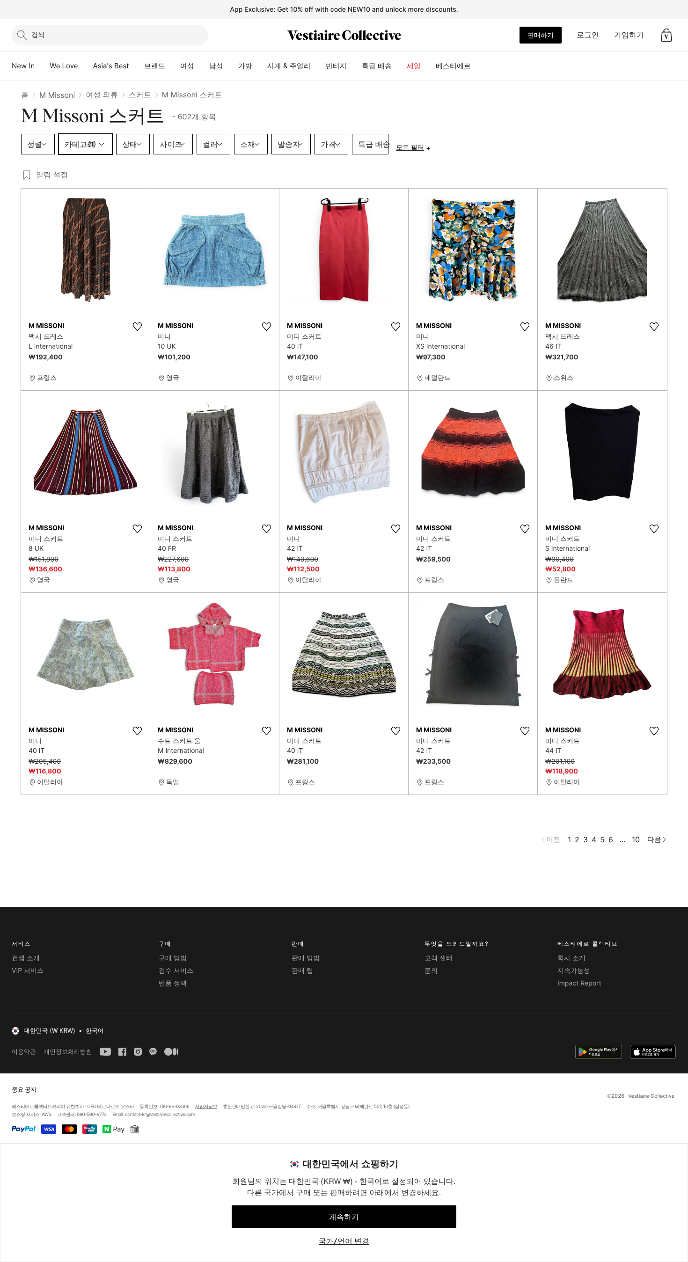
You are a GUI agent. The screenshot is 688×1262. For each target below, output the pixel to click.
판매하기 (540, 35)
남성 (216, 65)
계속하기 (344, 1216)
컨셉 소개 (26, 958)
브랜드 (154, 65)
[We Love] (85, 66)
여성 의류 (102, 94)
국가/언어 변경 (344, 1241)
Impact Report (579, 983)
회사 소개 (571, 958)
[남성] (230, 66)
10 (636, 839)
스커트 (140, 94)
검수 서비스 (176, 971)
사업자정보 (206, 1106)
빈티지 (336, 65)
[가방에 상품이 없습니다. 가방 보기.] (666, 35)
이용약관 (24, 1052)
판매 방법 (306, 958)
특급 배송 (377, 65)
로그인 (588, 34)
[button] (666, 35)
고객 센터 (439, 958)
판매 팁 (302, 971)
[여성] (201, 66)
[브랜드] (172, 66)
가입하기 (629, 34)
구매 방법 (173, 958)
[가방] (259, 66)
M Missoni (57, 95)
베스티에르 (453, 65)
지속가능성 (573, 971)
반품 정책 (173, 983)
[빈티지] (354, 66)
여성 (187, 65)
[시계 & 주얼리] (318, 66)
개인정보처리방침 (68, 1052)
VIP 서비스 (28, 971)
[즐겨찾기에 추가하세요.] (137, 326)
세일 (414, 65)
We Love (64, 65)
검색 (37, 34)
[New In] (42, 66)
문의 (431, 971)
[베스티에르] (478, 66)
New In (23, 65)
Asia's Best (111, 65)
